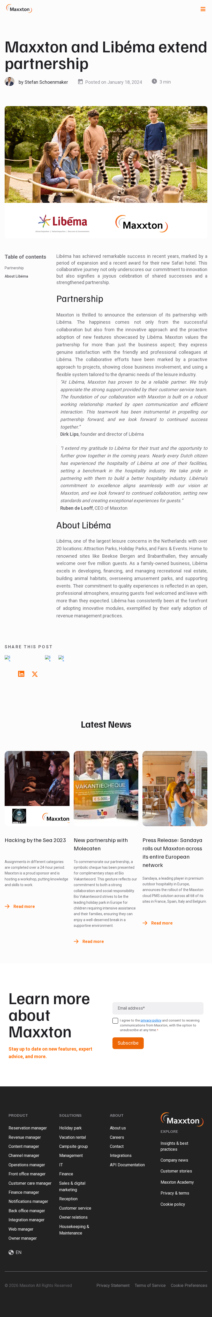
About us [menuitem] (118, 1128)
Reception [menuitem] (68, 1198)
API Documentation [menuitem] (127, 1164)
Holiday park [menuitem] (70, 1128)
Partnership (14, 268)
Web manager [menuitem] (21, 1229)
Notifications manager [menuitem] (28, 1201)
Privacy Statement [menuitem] (113, 1285)
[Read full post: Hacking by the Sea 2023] (37, 788)
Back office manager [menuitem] (27, 1210)
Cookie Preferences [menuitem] (189, 1285)
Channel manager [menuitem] (24, 1155)
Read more (24, 906)
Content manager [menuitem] (24, 1146)
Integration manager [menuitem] (26, 1219)
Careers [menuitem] (117, 1137)
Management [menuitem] (71, 1155)
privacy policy (151, 1020)
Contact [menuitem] (117, 1146)
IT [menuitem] (61, 1164)
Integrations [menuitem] (121, 1155)
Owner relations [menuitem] (73, 1217)
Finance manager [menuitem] (24, 1192)
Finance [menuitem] (66, 1173)
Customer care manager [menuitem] (30, 1183)
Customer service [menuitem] (75, 1208)
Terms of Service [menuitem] (150, 1285)
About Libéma (16, 276)
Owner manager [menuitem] (23, 1238)
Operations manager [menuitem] (27, 1164)
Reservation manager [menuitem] (28, 1128)
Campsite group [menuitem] (73, 1146)
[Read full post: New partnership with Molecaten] (106, 788)
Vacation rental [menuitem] (72, 1137)
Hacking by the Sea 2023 (35, 839)
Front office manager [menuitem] (27, 1173)
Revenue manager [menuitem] (25, 1137)
